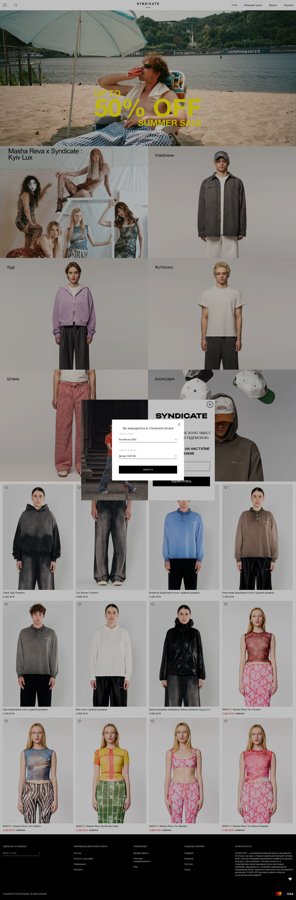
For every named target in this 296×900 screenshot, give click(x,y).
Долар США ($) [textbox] (127, 456)
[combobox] (148, 439)
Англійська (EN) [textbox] (127, 439)
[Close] (179, 424)
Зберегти (148, 470)
